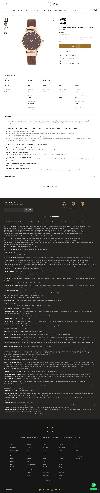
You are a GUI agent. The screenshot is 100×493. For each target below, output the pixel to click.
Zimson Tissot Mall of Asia (75, 233)
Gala (14, 364)
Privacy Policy (55, 437)
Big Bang (20, 283)
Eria (21, 264)
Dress (45, 386)
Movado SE (20, 295)
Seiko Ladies (7, 388)
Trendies (79, 342)
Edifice (22, 326)
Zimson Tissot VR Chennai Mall (58, 241)
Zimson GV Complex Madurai (25, 249)
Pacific (85, 364)
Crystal (28, 371)
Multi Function (28, 357)
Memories (24, 395)
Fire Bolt (29, 475)
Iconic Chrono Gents (63, 264)
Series (40, 366)
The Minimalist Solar (26, 354)
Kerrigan (71, 351)
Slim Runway (76, 376)
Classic (29, 316)
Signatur (6, 400)
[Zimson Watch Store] (54, 4)
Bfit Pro (29, 318)
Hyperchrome (49, 300)
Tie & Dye (69, 342)
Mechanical (22, 308)
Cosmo (51, 362)
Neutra (38, 353)
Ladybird (36, 268)
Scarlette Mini (70, 353)
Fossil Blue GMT (16, 351)
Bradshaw (32, 374)
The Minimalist (7, 354)
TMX (77, 453)
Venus (27, 383)
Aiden (27, 409)
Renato (84, 337)
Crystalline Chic (52, 393)
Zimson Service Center (9, 244)
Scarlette (64, 353)
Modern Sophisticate (28, 353)
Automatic (19, 316)
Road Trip (43, 342)
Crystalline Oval (61, 393)
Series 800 (40, 295)
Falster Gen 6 (42, 397)
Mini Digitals (19, 414)
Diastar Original (37, 300)
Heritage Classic (65, 285)
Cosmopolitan (30, 393)
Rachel (16, 411)
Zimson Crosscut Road (42, 224)
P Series (27, 303)
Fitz (43, 311)
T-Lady (43, 306)
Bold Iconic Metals (53, 293)
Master (5, 288)
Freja (49, 397)
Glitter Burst (19, 364)
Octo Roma (80, 274)
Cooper (54, 409)
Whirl (27, 323)
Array (21, 362)
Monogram (76, 364)
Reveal (36, 366)
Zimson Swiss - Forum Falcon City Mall (77, 232)
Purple (79, 405)
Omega (61, 445)
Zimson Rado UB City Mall (69, 226)
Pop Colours (33, 342)
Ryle (91, 397)
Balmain (12, 456)
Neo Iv (58, 405)
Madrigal (81, 264)
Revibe (38, 342)
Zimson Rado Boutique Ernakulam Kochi (84, 257)
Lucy (51, 364)
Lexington (83, 374)
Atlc (25, 311)
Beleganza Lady (8, 262)
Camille (37, 374)
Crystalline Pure (69, 393)
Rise (5, 323)
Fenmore (87, 349)
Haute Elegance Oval (49, 264)
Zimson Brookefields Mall (26, 221)
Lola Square (10, 313)
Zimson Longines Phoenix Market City (24, 244)
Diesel (28, 467)
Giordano (22, 357)
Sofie (81, 376)
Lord (53, 386)
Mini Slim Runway (23, 376)
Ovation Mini (88, 266)
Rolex (60, 453)
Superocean (81, 278)
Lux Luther (6, 353)
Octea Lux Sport (44, 395)
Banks (27, 311)
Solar (41, 316)
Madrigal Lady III (17, 266)
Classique (20, 271)
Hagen (66, 397)
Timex (60, 478)
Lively (84, 321)
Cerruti (28, 456)
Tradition (39, 271)
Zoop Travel (46, 414)
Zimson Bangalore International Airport (58, 232)
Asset (25, 362)
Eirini (87, 262)
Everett (68, 349)
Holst (75, 397)
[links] (40, 490)
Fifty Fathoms (30, 268)
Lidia (89, 409)
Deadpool (83, 340)
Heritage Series (13, 295)
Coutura (34, 386)
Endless (59, 321)
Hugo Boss (46, 461)
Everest (49, 374)
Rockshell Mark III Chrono (67, 381)
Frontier (83, 362)
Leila (86, 409)
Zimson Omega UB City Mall (10, 228)
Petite (35, 331)
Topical (74, 342)
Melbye (88, 397)
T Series (32, 303)
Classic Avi (39, 278)
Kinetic (49, 386)
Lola (5, 313)
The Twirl (35, 359)
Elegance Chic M (16, 264)
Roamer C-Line (57, 381)
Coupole (30, 300)
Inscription (52, 351)
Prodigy (20, 366)
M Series (22, 303)
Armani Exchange (14, 450)
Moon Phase (68, 266)
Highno (75, 321)
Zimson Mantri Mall (22, 228)
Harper (60, 311)
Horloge (65, 311)
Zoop (77, 461)
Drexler (40, 311)
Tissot (77, 445)
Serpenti (85, 274)
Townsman (37, 354)
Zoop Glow (39, 414)
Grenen (62, 397)
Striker (61, 366)
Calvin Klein (29, 447)
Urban (37, 378)
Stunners (54, 342)
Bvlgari (12, 467)
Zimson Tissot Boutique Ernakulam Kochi (65, 257)
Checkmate (74, 340)
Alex (35, 409)
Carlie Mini (46, 349)
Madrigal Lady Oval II (27, 266)
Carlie (41, 349)
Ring (50, 346)
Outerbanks (16, 313)
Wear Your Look (33, 344)
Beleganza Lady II (17, 262)
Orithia (77, 266)
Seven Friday (62, 464)
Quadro (40, 331)
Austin (38, 409)
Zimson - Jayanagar (43, 232)
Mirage (71, 364)
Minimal (92, 321)
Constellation (21, 297)
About (78, 437)
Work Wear (63, 407)
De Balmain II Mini (81, 262)
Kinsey (74, 351)
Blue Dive (29, 349)
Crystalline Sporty (78, 393)
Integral (55, 300)
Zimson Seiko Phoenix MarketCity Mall (29, 241)
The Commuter (91, 353)
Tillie (33, 354)
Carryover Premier (31, 362)
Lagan (46, 405)
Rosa (87, 337)
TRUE (59, 300)
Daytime (85, 393)
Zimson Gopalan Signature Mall (11, 230)
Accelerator (24, 374)
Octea (28, 395)
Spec (57, 366)
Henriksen (71, 397)
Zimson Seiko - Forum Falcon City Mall (13, 233)
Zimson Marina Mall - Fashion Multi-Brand (44, 242)
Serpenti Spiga (17, 276)
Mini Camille (15, 376)
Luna (54, 364)
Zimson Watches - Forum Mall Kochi (25, 257)
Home (5, 15)
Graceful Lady (7, 395)
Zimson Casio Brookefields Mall (53, 221)
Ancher (23, 397)
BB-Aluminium (21, 274)
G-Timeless (24, 359)
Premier (63, 278)
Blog (74, 437)
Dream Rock (90, 393)
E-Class (23, 402)
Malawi (19, 378)
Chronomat (26, 278)
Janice (63, 351)
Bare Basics (61, 340)
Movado (45, 478)
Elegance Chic (7, 264)
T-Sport (52, 306)
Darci (41, 374)
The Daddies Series (65, 334)
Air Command (22, 268)
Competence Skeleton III (27, 381)
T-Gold (39, 306)
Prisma (38, 357)
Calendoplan (79, 293)
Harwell (47, 351)
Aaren (19, 397)
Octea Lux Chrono (35, 395)
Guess (44, 453)
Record (35, 288)
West (34, 411)
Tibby (88, 376)
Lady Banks (70, 311)
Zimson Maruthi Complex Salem (24, 252)
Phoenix (89, 364)
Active (17, 308)
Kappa (62, 337)
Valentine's (21, 344)
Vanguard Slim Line (20, 383)
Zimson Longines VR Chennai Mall (12, 242)
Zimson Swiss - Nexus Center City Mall (26, 236)
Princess (16, 366)
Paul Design (62, 447)
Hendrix (24, 364)
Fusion (87, 362)
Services (29, 437)
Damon (58, 409)
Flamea (32, 264)
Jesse (67, 351)
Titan (77, 447)
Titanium (46, 316)
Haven (82, 409)
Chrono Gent (25, 262)
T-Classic (34, 306)
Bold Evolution (22, 293)
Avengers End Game (52, 340)
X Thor (39, 344)
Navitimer (58, 278)
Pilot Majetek (19, 288)
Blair (28, 374)
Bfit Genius (24, 318)
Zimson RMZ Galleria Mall (59, 230)
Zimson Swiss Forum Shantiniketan (44, 230)
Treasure (82, 366)
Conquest (30, 285)
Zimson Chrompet (75, 242)
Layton (73, 374)
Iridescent (36, 364)
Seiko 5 (90, 386)
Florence (43, 300)
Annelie (31, 397)
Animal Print (44, 340)
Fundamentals (12, 342)
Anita (27, 397)
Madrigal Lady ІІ (8, 266)
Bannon (24, 349)
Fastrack (6, 342)
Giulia (51, 311)
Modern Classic (49, 371)
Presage (77, 386)
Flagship (59, 285)
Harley (74, 409)
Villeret (40, 268)
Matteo (79, 337)
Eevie (65, 349)
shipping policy (36, 437)
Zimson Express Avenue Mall (43, 238)
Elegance (91, 262)
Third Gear (73, 366)
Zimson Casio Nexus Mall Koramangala (75, 228)
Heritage (19, 306)
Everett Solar (74, 349)
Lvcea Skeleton (39, 274)
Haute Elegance (39, 264)
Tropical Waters (89, 342)
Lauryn (69, 374)
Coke (79, 340)
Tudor (77, 450)
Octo (45, 274)
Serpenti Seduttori (8, 276)
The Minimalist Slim (16, 354)
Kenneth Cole (46, 467)
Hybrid (78, 397)
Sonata (61, 470)
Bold (26, 321)
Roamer (61, 458)
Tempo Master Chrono (9, 383)
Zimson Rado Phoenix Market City (74, 230)
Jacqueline (58, 351)
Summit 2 (23, 290)
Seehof (76, 381)
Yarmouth (38, 411)
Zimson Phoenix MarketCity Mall (11, 241)
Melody (61, 364)
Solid (17, 323)
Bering (12, 458)
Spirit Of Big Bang (34, 283)
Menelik (23, 378)
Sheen (49, 326)
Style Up (59, 342)
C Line (19, 381)
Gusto (18, 368)
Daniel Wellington (31, 464)
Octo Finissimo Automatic (53, 274)
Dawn (62, 362)
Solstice (53, 366)
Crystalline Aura (44, 393)
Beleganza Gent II (77, 260)
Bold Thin (61, 293)
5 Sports (18, 386)
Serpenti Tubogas (25, 276)
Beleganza (69, 260)
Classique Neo (25, 405)
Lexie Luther (84, 351)
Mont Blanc (46, 475)
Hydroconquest (73, 285)
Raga (93, 405)
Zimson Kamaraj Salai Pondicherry (28, 246)
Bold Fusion (38, 293)
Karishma (42, 405)
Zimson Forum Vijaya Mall (27, 242)
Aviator (24, 337)
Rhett (54, 353)
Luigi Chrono (71, 337)
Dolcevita (44, 285)
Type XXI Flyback (55, 271)
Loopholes (18, 342)
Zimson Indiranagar (24, 226)
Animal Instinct (37, 340)
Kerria (70, 264)
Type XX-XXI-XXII (46, 271)
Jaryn (57, 374)
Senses (13, 323)
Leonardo (92, 311)
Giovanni (58, 337)
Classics (18, 402)
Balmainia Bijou (44, 260)
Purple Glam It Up (86, 405)
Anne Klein (10, 15)
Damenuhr (53, 321)
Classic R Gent (37, 262)
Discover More (40, 386)
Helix (44, 456)
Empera (27, 402)
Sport (62, 371)
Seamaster (31, 297)
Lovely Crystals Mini (16, 395)
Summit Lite (28, 290)
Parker (38, 376)
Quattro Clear (26, 366)
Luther (88, 351)
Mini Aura (66, 364)
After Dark (30, 340)
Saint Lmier (40, 288)
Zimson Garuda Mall (34, 226)
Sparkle (52, 407)
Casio (28, 450)
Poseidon (6, 366)
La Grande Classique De (84, 285)
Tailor (68, 366)
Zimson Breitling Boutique (39, 221)
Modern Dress (57, 371)
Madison (12, 411)
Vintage (53, 326)
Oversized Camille (31, 376)
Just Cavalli (45, 464)
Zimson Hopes (52, 224)
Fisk (46, 397)
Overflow (55, 334)
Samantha (21, 411)
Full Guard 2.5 (25, 334)
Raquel (42, 353)
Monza (51, 381)
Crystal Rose (37, 393)
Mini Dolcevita (11, 288)
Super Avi (75, 278)
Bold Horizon (45, 293)
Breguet (12, 470)
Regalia (42, 407)
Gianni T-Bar (52, 337)
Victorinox (78, 458)
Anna (18, 362)
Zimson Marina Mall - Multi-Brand (62, 242)
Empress (66, 362)
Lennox (78, 374)
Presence (25, 288)
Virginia (43, 354)
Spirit (45, 288)
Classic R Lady (58, 262)
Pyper (60, 376)
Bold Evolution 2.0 (30, 293)
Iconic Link (31, 331)
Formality (67, 321)
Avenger (21, 278)
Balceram (20, 260)
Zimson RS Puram (32, 224)
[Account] (90, 10)
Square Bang (42, 283)
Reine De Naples (32, 271)
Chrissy (45, 409)
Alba (11, 445)
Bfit (11, 464)
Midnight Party (25, 342)
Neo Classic (67, 386)
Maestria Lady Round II (51, 266)
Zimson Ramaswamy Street (86, 242)
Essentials (70, 409)
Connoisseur (40, 362)
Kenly (61, 374)
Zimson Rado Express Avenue (57, 238)
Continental (46, 362)
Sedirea (93, 266)
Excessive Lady (26, 264)
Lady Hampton (85, 311)
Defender (60, 349)
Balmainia (26, 260)
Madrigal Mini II (36, 266)
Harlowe (54, 374)
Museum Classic (28, 295)
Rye (60, 353)
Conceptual (28, 386)
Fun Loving (45, 337)
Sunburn (64, 342)
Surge (64, 366)
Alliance (22, 321)
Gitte (58, 397)
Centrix (25, 300)
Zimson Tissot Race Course (79, 221)
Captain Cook (20, 300)
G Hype (91, 362)
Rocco (21, 313)
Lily (92, 409)
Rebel (27, 378)
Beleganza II (85, 260)
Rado (60, 456)
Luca (8, 411)
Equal (63, 321)
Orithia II (82, 266)
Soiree (43, 366)
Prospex (81, 386)
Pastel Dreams (74, 405)
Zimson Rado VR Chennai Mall (74, 241)
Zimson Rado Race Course (10, 224)
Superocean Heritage (90, 278)
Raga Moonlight (21, 407)
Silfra (31, 378)
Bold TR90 (66, 293)
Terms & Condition (45, 437)
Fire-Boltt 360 (40, 346)
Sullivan (85, 353)
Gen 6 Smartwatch (37, 351)
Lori (5, 411)
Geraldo (47, 311)
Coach (22, 329)
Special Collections (26, 306)
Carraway (52, 349)
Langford (65, 374)
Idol (32, 364)
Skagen (61, 467)
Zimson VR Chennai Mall (45, 241)
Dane (62, 409)
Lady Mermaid (45, 381)
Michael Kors (46, 472)
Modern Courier (18, 353)
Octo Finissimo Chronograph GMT (68, 274)
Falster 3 (36, 397)
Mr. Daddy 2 (49, 334)
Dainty (49, 321)
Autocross (19, 349)
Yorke (47, 354)
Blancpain (12, 461)
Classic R (31, 262)
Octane (63, 405)
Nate (35, 353)
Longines (45, 470)
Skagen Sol (11, 400)
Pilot (93, 364)
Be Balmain (63, 260)
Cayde (35, 311)
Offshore (22, 368)
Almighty (25, 346)
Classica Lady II (66, 262)
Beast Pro (34, 346)
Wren (92, 376)
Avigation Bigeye (23, 285)
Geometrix (36, 405)
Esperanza (6, 295)
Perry (26, 329)
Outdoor (45, 326)
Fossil (44, 445)
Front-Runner (77, 362)
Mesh (88, 321)
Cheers (30, 321)
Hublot (44, 458)
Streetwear (48, 342)
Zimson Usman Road (23, 238)
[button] (93, 46)
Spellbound (22, 323)
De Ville (27, 297)
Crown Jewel (57, 362)
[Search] (88, 10)
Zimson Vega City (44, 226)
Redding (47, 353)
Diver (32, 337)
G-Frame (19, 359)
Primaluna (30, 288)
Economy (89, 340)
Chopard (29, 458)
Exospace (53, 278)
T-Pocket (48, 306)
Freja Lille (54, 397)
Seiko (60, 461)
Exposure (71, 362)
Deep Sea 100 (37, 381)
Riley (57, 353)
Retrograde (47, 407)
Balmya (58, 260)
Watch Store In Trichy (22, 255)
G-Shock (40, 326)
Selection (9, 323)
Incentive (80, 321)
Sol (47, 366)
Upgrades (6, 344)
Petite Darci (43, 376)
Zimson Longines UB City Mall (83, 226)
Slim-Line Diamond (83, 381)
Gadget (10, 364)
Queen (32, 366)
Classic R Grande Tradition (48, 262)
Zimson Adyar (32, 238)
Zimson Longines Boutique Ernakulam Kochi (44, 257)
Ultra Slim (51, 316)
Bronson (34, 349)
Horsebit (30, 359)
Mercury (46, 346)
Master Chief (36, 334)
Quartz (86, 386)
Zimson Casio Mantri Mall (59, 228)
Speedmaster (38, 297)
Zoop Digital (33, 414)
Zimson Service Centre (33, 232)
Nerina (81, 364)
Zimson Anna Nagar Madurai (40, 249)
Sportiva (16, 388)
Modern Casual (41, 371)
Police (60, 450)
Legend (92, 285)
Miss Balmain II (60, 266)
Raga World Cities (35, 407)
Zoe (28, 313)
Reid (51, 353)
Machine (12, 353)
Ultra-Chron (49, 288)
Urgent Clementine (14, 344)
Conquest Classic (37, 285)
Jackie (40, 364)
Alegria (21, 393)
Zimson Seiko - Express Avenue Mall (73, 238)
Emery (45, 374)
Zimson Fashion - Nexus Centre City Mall (45, 236)
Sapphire (35, 295)
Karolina (83, 397)
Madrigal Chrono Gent (89, 264)
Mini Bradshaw (7, 376)
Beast (29, 346)
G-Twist (6, 364)
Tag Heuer (61, 475)
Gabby (30, 351)
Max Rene (34, 316)
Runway (71, 376)
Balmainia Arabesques (34, 260)
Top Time (6, 280)
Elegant (49, 285)
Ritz (67, 376)
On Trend (67, 405)
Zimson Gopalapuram (66, 221)
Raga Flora (6, 407)
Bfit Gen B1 (18, 318)
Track (78, 366)
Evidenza (54, 285)
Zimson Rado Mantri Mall (34, 228)
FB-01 (79, 349)
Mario (76, 337)
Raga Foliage (13, 407)
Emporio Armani (38, 337)
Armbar (19, 334)
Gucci (44, 450)
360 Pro (20, 346)
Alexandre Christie (14, 453)
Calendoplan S (87, 293)
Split (59, 334)
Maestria (43, 266)
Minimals (51, 405)
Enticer (35, 326)
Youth (57, 326)
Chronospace (33, 278)
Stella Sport (80, 353)
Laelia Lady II (75, 264)
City (33, 321)
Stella (75, 353)
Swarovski (61, 472)
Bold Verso (72, 293)
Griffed (31, 334)
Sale (38, 316)
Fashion (32, 402)
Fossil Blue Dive (7, 351)
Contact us (22, 437)
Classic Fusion (26, 283)
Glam (71, 321)
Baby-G (18, 326)
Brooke (31, 311)
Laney (78, 351)
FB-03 (82, 349)
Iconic (55, 264)
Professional (69, 278)
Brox (38, 349)
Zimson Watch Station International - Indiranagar (15, 232)
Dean (56, 349)
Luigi (66, 337)
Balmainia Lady (51, 260)
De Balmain (73, 262)
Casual (69, 340)
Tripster (83, 342)
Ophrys (73, 266)
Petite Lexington (50, 376)
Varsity (26, 344)
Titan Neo (57, 407)
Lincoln (44, 364)
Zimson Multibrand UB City (55, 226)
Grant (43, 351)
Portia (56, 376)
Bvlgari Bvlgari (28, 274)
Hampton (56, 311)
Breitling (29, 445)
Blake (42, 409)
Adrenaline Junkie (23, 340)
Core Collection (43, 321)
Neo (55, 405)
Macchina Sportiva (59, 386)
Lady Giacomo (77, 311)
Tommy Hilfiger (79, 456)
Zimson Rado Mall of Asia (63, 233)
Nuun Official (46, 481)
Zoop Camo (26, 414)
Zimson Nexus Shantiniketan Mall (28, 230)
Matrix (57, 364)
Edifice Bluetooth (29, 326)
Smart (25, 313)
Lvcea (34, 274)
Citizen (28, 453)
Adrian (23, 409)
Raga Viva (27, 407)
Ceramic (25, 316)
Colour (36, 321)
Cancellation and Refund (66, 437)
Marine (25, 271)
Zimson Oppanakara (22, 224)
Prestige (28, 308)
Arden (19, 329)
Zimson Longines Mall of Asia (49, 233)
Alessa (31, 409)
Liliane (87, 374)
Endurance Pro (46, 278)
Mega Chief (43, 334)
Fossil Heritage (24, 351)
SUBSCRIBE (29, 210)
